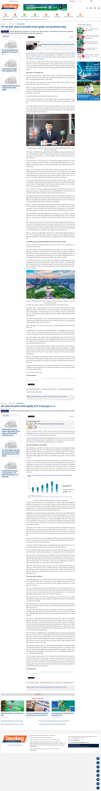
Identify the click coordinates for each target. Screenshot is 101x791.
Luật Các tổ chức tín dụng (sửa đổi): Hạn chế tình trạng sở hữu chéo (54, 721)
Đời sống (15, 16)
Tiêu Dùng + (5, 31)
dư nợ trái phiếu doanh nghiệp (48, 389)
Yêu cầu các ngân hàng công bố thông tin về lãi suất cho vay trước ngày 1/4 (37, 19)
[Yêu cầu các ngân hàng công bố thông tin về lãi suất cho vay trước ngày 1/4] (80, 39)
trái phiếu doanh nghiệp (41, 57)
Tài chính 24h (46, 16)
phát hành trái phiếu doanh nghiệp (65, 389)
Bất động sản (35, 16)
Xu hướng (73, 1)
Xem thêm (38, 694)
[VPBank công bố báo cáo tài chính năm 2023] (80, 33)
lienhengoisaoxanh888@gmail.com (80, 742)
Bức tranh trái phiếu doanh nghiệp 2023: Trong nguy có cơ (10, 52)
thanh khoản (58, 682)
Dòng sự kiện (80, 16)
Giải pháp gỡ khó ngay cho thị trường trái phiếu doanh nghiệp (10, 87)
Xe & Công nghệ (68, 16)
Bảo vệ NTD (24, 16)
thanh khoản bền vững (68, 682)
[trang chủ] (10, 9)
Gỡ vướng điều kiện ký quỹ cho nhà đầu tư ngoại (12, 721)
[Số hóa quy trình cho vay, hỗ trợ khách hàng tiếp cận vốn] (80, 46)
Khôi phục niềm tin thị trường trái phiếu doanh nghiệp (51, 423)
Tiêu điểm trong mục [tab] (85, 24)
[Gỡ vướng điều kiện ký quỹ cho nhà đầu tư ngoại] (80, 52)
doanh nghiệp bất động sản (46, 682)
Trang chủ (6, 16)
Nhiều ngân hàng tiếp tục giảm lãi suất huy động (12, 724)
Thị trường (57, 16)
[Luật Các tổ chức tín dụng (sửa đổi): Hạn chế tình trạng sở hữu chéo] (80, 59)
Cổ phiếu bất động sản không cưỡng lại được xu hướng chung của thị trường (56, 45)
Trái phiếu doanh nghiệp (33, 389)
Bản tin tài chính (38, 698)
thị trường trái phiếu (32, 435)
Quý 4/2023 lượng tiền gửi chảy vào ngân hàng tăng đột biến (52, 724)
